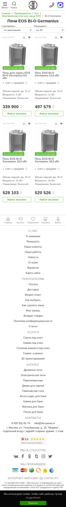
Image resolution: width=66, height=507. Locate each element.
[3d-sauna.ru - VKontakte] (15, 456)
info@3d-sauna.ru (44, 423)
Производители (22, 13)
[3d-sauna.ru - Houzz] (36, 456)
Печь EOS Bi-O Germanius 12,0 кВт (47, 74)
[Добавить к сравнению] (24, 37)
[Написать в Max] (60, 5)
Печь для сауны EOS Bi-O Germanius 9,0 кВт (16, 75)
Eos (36, 13)
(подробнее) (33, 497)
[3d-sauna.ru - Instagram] (43, 456)
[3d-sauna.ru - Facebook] (22, 456)
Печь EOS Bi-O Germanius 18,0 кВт (47, 160)
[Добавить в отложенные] (29, 37)
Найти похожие (16, 113)
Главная (6, 13)
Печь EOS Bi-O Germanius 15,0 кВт (15, 160)
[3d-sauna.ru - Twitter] (50, 456)
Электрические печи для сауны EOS (21, 16)
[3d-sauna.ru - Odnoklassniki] (29, 456)
